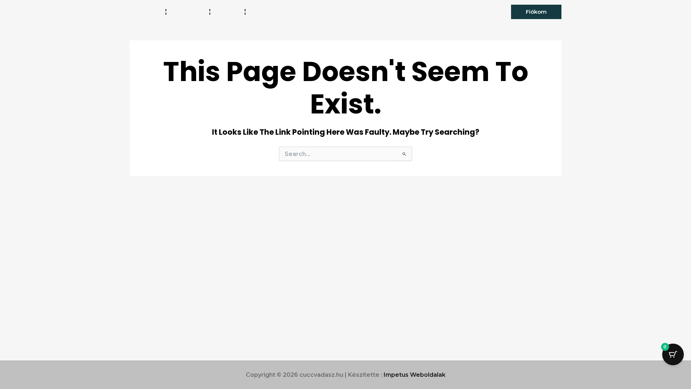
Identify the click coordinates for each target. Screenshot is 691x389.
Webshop (187, 11)
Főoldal (147, 11)
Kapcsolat (268, 11)
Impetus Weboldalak (415, 374)
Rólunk (227, 11)
